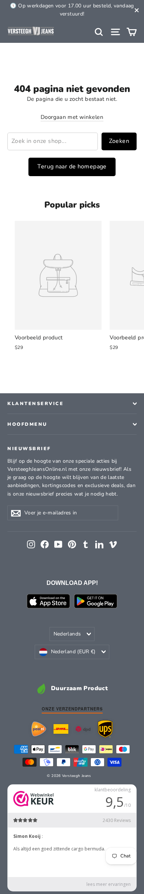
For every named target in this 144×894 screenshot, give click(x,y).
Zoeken (119, 141)
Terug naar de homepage (71, 166)
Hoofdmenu (27, 424)
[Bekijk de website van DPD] (83, 729)
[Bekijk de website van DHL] (61, 729)
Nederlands (67, 633)
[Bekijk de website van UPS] (105, 728)
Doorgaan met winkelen (72, 117)
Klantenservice (35, 403)
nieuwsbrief (29, 448)
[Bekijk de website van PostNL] (38, 729)
